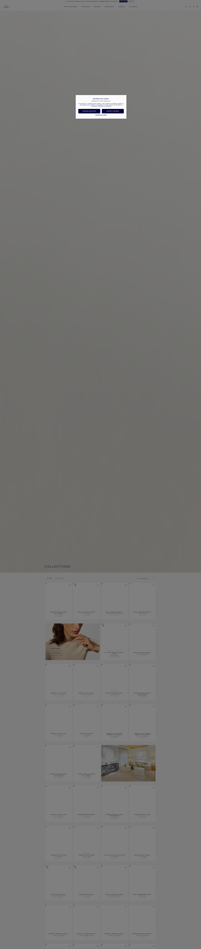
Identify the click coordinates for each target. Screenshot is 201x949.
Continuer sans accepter (89, 111)
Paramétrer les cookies (101, 115)
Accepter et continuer (113, 111)
